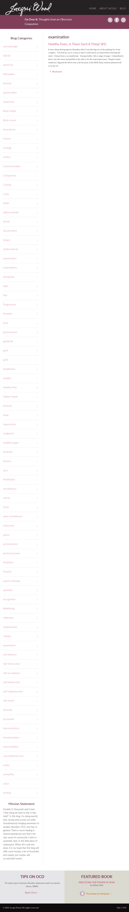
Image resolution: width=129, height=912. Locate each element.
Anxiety (7, 83)
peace (6, 535)
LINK (123, 907)
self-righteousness (13, 691)
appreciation (10, 92)
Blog (123, 8)
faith (5, 286)
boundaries (9, 129)
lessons (7, 461)
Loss (5, 470)
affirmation (9, 74)
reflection (8, 618)
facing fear (9, 277)
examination (10, 258)
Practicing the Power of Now (97, 882)
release (7, 636)
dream (6, 240)
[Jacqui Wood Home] (29, 8)
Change (7, 148)
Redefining (9, 608)
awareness (9, 102)
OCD (6, 507)
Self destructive (11, 664)
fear (5, 295)
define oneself (10, 212)
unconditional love (13, 756)
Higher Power (10, 396)
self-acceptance (11, 673)
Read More (31, 892)
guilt (5, 360)
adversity (8, 65)
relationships (10, 627)
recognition (9, 599)
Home (92, 8)
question (8, 590)
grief (5, 350)
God (5, 323)
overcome (8, 525)
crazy (6, 194)
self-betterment (11, 682)
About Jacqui (107, 8)
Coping (7, 185)
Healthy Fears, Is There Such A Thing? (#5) (77, 44)
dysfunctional (10, 249)
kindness (8, 452)
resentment (9, 645)
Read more (57, 71)
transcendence (11, 728)
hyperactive (9, 424)
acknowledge (10, 46)
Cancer (7, 138)
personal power (11, 553)
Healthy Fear (10, 387)
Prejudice (8, 562)
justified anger (11, 443)
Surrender (8, 719)
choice (6, 157)
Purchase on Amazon (97, 894)
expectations (10, 267)
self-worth (8, 700)
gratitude (8, 341)
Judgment (8, 433)
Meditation (9, 479)
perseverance (10, 544)
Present (7, 571)
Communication (12, 166)
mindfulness (9, 489)
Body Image (9, 111)
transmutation (10, 746)
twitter (110, 19)
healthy (7, 378)
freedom (7, 313)
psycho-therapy (11, 581)
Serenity (7, 710)
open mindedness (12, 516)
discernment (10, 231)
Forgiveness (9, 304)
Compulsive (9, 175)
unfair (6, 765)
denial (6, 221)
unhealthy (8, 774)
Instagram (123, 19)
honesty (7, 406)
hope (6, 415)
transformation (11, 737)
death (6, 203)
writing (7, 793)
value (6, 783)
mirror (6, 498)
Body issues (9, 120)
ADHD (6, 56)
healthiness (9, 369)
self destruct (10, 654)
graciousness (10, 332)
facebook (116, 19)
